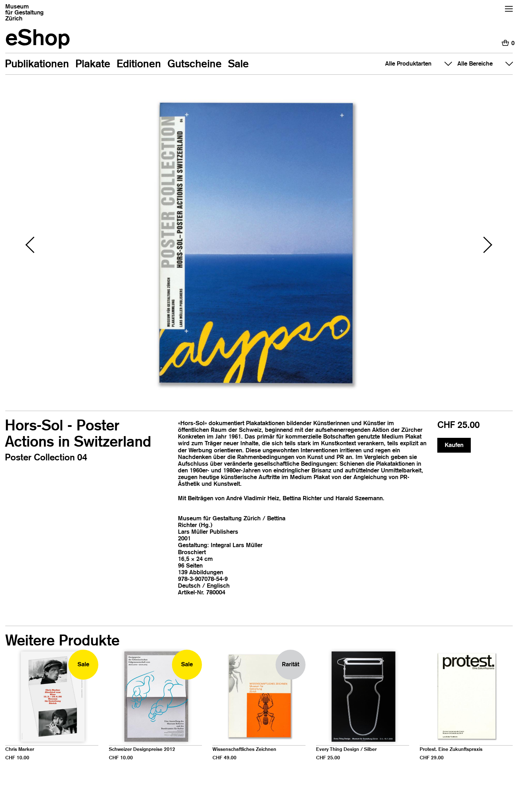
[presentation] (31, 245)
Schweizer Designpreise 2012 (142, 749)
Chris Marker (19, 749)
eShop (37, 37)
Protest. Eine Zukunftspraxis (451, 749)
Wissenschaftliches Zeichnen (244, 749)
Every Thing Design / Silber (346, 749)
